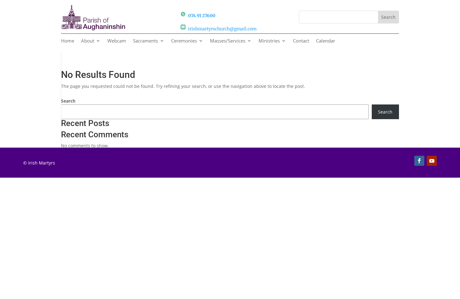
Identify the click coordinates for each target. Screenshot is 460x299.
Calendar (325, 41)
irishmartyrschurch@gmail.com (222, 29)
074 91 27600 (201, 15)
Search (68, 101)
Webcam (116, 41)
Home (67, 41)
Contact (301, 41)
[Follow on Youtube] (432, 161)
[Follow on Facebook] (419, 161)
